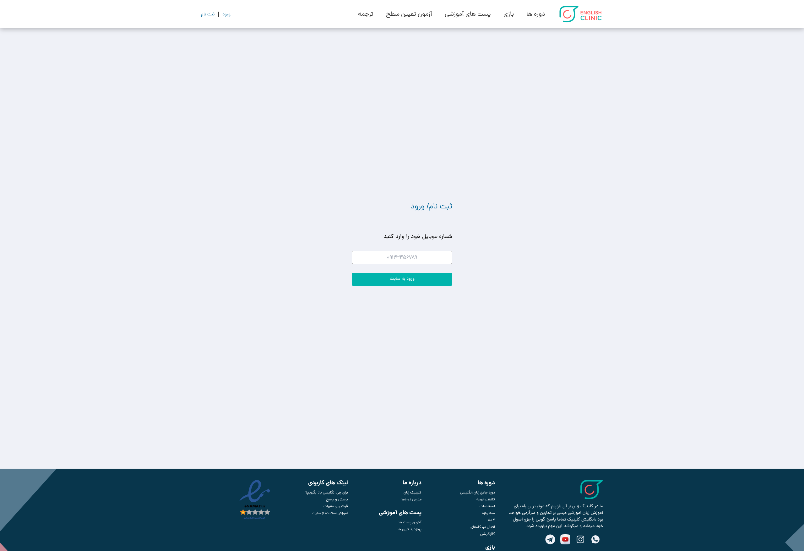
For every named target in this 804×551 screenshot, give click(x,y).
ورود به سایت (402, 278)
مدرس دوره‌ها (411, 499)
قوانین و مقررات (335, 506)
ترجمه (365, 14)
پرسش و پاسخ (337, 499)
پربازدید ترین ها (409, 529)
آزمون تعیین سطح (409, 14)
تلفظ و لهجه (485, 499)
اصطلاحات (487, 506)
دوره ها (535, 14)
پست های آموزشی (468, 14)
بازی (508, 14)
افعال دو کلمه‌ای (482, 527)
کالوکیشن (487, 534)
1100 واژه (488, 513)
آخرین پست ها (410, 522)
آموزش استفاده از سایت (330, 513)
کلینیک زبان (412, 492)
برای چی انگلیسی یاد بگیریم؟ (326, 492)
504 (491, 520)
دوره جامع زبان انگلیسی (477, 492)
